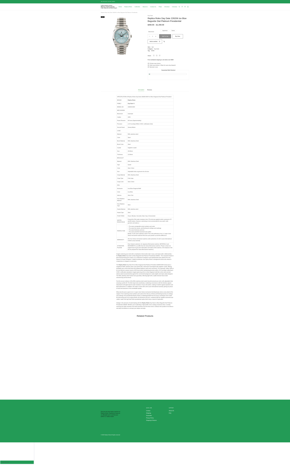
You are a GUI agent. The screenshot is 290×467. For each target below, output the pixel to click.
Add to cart (165, 36)
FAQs (160, 6)
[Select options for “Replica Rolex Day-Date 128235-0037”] (184, 328)
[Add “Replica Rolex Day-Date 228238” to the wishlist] (162, 324)
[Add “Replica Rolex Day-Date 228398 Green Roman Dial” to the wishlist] (140, 324)
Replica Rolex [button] (128, 6)
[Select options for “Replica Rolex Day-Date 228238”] (162, 328)
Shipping (148, 413)
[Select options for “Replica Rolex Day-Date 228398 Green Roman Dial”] (140, 328)
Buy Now (177, 36)
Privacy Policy (150, 418)
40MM (152, 50)
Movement (151, 31)
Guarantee (149, 415)
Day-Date (150, 15)
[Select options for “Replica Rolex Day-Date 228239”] (118, 328)
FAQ (170, 413)
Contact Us (153, 6)
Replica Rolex (131, 100)
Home (120, 6)
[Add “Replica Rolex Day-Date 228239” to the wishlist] (118, 324)
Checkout (166, 6)
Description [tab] (141, 89)
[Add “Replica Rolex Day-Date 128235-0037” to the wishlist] (184, 324)
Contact (148, 410)
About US (171, 410)
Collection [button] (137, 6)
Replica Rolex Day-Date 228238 (155, 349)
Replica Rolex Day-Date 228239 (110, 349)
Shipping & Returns (151, 420)
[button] (165, 30)
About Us (145, 6)
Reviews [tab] (149, 89)
